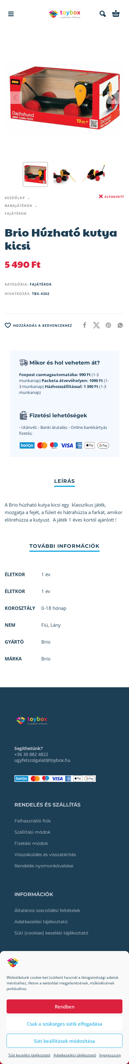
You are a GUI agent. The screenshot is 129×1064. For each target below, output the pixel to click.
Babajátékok (18, 205)
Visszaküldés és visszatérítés (45, 854)
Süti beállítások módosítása (64, 1041)
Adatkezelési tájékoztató (75, 1055)
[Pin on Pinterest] (106, 325)
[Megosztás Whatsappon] (118, 325)
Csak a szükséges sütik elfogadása (64, 1024)
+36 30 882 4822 (31, 754)
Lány (55, 625)
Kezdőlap (15, 197)
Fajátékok (16, 213)
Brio (45, 658)
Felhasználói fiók (32, 821)
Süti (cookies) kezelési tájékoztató (51, 933)
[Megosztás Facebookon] (83, 325)
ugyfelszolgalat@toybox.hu (42, 760)
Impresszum (110, 1055)
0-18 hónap (53, 608)
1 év (45, 591)
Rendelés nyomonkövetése (43, 866)
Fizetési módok (31, 843)
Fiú (44, 625)
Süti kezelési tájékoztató (29, 1055)
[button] (11, 14)
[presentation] (15, 97)
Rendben (65, 1006)
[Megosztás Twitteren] (95, 325)
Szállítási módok (32, 832)
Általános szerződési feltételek (47, 910)
